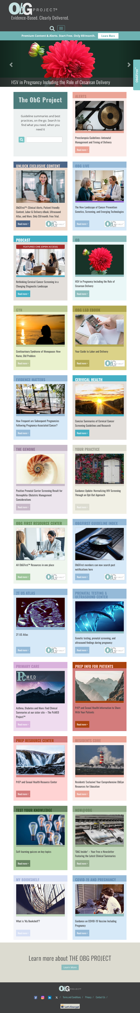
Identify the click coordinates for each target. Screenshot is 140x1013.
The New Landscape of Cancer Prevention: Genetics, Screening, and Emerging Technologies (99, 209)
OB (77, 239)
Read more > (82, 150)
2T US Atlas (25, 592)
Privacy (88, 997)
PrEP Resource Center (35, 740)
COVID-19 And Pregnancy (95, 879)
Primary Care (27, 665)
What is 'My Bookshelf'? (28, 921)
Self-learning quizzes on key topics (33, 852)
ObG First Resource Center (39, 522)
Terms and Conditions (72, 997)
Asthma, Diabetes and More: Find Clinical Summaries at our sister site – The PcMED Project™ (37, 712)
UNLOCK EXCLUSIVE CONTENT (38, 165)
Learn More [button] (70, 967)
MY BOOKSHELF (27, 879)
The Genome (25, 448)
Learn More (108, 36)
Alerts (80, 95)
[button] (10, 63)
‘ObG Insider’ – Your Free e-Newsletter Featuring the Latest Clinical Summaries (95, 854)
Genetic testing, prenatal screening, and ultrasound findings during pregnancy (95, 640)
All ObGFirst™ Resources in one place (35, 565)
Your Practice (87, 448)
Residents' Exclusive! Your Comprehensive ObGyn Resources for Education (99, 784)
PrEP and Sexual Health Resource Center (36, 782)
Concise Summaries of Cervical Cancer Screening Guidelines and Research (94, 423)
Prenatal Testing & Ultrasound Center (91, 594)
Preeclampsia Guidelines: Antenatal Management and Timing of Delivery (93, 140)
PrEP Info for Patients (94, 665)
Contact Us (100, 997)
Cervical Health (88, 379)
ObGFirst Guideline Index (96, 522)
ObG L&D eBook (87, 309)
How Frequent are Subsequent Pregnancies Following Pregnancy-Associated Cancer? (37, 423)
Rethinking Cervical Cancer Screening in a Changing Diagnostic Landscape (37, 284)
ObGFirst (136, 75)
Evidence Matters (30, 379)
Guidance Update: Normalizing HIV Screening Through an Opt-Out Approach (98, 493)
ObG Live (82, 165)
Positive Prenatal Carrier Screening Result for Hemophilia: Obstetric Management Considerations (39, 495)
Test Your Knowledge (34, 809)
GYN (19, 309)
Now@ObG (83, 809)
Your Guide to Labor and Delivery (91, 351)
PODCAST (23, 239)
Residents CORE (88, 740)
